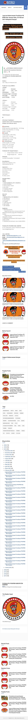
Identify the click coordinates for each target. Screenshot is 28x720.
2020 (5, 570)
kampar (4, 420)
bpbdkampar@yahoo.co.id (14, 235)
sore (23, 425)
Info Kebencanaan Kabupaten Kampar (11, 628)
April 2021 (7, 466)
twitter (8, 433)
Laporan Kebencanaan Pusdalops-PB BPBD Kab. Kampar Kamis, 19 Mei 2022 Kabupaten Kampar (12, 290)
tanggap (10, 428)
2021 (5, 449)
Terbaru (18, 430)
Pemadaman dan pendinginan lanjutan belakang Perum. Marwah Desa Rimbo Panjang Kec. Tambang (17, 698)
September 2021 (9, 456)
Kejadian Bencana (12, 420)
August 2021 (8, 458)
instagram (17, 268)
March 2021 (8, 468)
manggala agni (6, 423)
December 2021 (9, 450)
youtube (18, 270)
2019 (5, 571)
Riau (15, 270)
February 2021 (8, 470)
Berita (9, 7)
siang (19, 425)
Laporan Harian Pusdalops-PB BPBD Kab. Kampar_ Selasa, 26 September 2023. (17, 649)
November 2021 (9, 452)
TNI (3, 433)
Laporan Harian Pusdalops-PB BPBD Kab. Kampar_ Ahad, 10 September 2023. (17, 348)
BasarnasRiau (6, 410)
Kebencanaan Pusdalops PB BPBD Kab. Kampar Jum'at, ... (14, 485)
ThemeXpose (11, 718)
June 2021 (7, 462)
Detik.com (5, 415)
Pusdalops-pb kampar (7, 270)
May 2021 (7, 464)
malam (22, 420)
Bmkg (16, 410)
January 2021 (8, 567)
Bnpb (20, 410)
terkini (23, 430)
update (12, 433)
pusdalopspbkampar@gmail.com (15, 237)
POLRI (16, 423)
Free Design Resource (19, 718)
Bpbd (4, 413)
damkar (21, 413)
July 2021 (7, 460)
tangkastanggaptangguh (8, 430)
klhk (19, 420)
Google (16, 415)
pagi (12, 423)
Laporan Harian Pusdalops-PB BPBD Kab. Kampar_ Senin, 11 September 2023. (17, 342)
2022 (5, 447)
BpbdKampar (5, 266)
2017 (5, 575)
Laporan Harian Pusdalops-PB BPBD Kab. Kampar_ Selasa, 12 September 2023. (17, 336)
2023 (5, 445)
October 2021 (8, 454)
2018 (5, 573)
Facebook (11, 415)
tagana (4, 428)
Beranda (4, 7)
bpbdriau (11, 266)
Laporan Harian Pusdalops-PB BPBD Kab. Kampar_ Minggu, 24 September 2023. (17, 383)
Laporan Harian (17, 7)
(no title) (12, 396)
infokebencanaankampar (8, 268)
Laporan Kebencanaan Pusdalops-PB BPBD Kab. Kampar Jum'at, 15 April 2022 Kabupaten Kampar (13, 318)
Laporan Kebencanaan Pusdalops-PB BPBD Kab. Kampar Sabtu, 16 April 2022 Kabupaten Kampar (12, 304)
